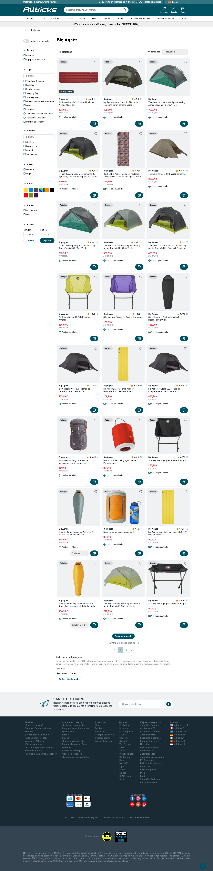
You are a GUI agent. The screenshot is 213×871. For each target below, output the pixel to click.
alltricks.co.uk (181, 725)
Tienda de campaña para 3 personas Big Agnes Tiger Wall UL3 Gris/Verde (121, 246)
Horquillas (145, 744)
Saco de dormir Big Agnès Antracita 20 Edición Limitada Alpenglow (76, 533)
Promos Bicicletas (104, 741)
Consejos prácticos (72, 754)
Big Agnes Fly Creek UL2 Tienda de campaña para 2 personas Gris (164, 390)
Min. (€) (27, 230)
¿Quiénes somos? (34, 725)
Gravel (70, 18)
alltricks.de (179, 734)
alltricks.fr (179, 728)
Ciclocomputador (149, 782)
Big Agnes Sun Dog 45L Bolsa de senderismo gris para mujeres (73, 461)
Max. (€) (43, 230)
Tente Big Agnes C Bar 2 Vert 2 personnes (167, 174)
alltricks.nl (179, 744)
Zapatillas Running (149, 725)
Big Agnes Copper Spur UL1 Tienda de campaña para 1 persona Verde (120, 103)
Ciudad (82, 18)
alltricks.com (180, 731)
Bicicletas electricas (150, 738)
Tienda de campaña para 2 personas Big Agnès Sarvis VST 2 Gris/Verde (77, 246)
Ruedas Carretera (149, 741)
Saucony (123, 738)
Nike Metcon (125, 728)
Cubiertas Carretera (150, 731)
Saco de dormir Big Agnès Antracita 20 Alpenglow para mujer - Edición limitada (77, 605)
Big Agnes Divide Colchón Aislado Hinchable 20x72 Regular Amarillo (118, 390)
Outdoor (107, 18)
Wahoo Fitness (126, 754)
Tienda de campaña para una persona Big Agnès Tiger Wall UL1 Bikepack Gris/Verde (167, 246)
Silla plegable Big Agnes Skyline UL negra (167, 460)
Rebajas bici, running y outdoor (41, 754)
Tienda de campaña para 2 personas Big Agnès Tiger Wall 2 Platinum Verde (121, 605)
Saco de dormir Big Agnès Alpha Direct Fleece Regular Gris (166, 318)
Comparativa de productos (75, 757)
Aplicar (47, 240)
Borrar (31, 240)
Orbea (122, 769)
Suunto (123, 734)
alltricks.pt (179, 741)
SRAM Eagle (125, 776)
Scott (122, 779)
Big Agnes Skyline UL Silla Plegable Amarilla (74, 318)
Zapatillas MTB (148, 734)
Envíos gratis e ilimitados (130, 2)
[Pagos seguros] (79, 801)
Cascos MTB (146, 750)
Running (30, 18)
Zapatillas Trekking (150, 779)
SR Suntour (125, 757)
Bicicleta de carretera (151, 763)
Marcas (36, 30)
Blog (97, 725)
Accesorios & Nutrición (141, 18)
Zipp (121, 766)
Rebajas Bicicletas (104, 734)
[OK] (168, 704)
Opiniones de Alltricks (73, 741)
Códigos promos (103, 738)
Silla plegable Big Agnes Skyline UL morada (123, 317)
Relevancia (170, 52)
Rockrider (124, 725)
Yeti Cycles (125, 744)
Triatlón (120, 18)
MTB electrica (147, 760)
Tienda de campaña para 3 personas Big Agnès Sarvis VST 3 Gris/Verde (166, 103)
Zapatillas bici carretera (152, 757)
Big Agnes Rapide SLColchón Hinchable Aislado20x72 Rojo (76, 103)
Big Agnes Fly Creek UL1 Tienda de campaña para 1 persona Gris (74, 390)
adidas (122, 773)
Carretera (55, 18)
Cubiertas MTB (147, 728)
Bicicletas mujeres (149, 747)
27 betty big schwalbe (69, 679)
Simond (123, 741)
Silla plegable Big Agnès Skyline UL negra (167, 604)
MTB (43, 18)
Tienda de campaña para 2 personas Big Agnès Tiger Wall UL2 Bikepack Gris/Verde (78, 175)
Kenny (122, 760)
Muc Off (123, 763)
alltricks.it (179, 738)
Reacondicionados (166, 18)
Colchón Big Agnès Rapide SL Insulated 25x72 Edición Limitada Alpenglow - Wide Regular (122, 175)
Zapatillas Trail (147, 754)
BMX (94, 18)
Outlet (183, 18)
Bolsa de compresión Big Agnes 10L (119, 532)
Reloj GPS (145, 766)
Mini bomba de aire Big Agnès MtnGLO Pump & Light (120, 461)
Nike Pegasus (126, 731)
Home (27, 30)
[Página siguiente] (132, 650)
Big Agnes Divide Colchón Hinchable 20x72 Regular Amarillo (167, 533)
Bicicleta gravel (148, 769)
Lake (121, 747)
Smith (122, 750)
